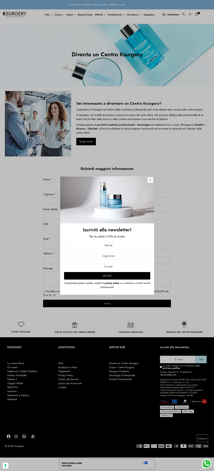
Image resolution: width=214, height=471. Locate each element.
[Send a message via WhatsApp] (206, 463)
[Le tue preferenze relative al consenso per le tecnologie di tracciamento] (5, 465)
